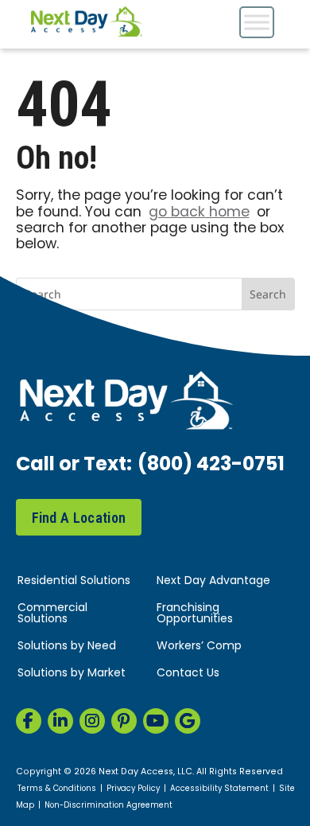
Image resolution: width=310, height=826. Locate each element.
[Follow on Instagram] (92, 721)
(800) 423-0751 (211, 465)
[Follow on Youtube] (156, 721)
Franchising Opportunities (195, 614)
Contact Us (188, 673)
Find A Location (79, 517)
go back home (199, 212)
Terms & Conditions (56, 789)
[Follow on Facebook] (28, 721)
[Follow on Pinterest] (124, 721)
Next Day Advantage (213, 581)
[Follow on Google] (187, 721)
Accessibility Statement (219, 789)
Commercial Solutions (52, 614)
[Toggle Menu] (256, 21)
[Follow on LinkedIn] (60, 721)
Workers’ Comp (199, 646)
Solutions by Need (66, 646)
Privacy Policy (133, 789)
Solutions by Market (71, 673)
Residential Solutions (73, 581)
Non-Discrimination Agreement (108, 806)
